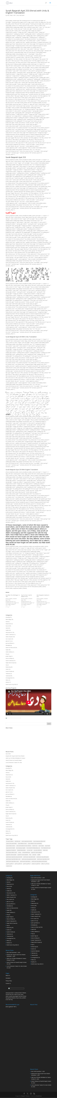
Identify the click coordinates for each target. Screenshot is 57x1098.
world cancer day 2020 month (29, 857)
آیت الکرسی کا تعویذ (9, 863)
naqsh (7, 649)
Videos (7, 680)
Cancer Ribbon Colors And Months (35, 843)
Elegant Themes (25, 1096)
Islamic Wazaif (9, 636)
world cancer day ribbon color (43, 859)
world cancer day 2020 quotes (43, 857)
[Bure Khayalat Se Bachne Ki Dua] (44, 601)
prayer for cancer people (11, 854)
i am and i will (29, 850)
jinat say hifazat (9, 643)
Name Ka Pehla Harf (10, 647)
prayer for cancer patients (36, 852)
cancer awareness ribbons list (39, 841)
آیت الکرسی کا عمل (18, 863)
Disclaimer (8, 978)
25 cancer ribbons (9, 841)
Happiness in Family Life (11, 850)
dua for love (34, 845)
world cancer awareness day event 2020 (14, 857)
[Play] (7, 714)
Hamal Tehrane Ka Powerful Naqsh (14, 760)
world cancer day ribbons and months (39, 861)
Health (7, 630)
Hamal (7, 628)
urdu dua (34, 854)
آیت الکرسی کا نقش (26, 863)
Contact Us (8, 983)
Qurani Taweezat (9, 660)
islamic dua (45, 850)
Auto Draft (8, 753)
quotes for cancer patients (23, 854)
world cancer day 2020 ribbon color (13, 859)
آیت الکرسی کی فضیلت (36, 863)
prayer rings (8, 656)
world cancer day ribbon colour (12, 861)
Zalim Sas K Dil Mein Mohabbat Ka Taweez (15, 758)
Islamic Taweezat (10, 634)
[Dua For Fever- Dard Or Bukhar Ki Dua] (29, 601)
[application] (28, 702)
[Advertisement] (28, 739)
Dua (18, 15)
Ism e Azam (8, 639)
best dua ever (17, 841)
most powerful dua (26, 852)
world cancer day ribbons (25, 861)
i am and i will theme (38, 850)
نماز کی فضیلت (9, 865)
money (19, 852)
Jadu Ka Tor (8, 641)
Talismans (8, 673)
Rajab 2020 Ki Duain (10, 662)
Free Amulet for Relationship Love (33, 848)
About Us (8, 975)
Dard (7, 621)
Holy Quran (21, 15)
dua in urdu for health (10, 848)
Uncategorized (9, 678)
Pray (8, 15)
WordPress (39, 1096)
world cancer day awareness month (29, 859)
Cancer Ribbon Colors (22, 843)
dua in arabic (41, 845)
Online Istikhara (9, 652)
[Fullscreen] (49, 714)
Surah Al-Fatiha (9, 671)
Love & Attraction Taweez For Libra (14, 762)
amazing (8, 617)
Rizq (30, 854)
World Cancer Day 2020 (11, 684)
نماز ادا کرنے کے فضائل (45, 863)
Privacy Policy (9, 980)
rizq (6, 665)
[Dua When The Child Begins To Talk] (13, 601)
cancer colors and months (11, 843)
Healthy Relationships (21, 850)
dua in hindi (47, 845)
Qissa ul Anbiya (9, 658)
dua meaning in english (20, 848)
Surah (7, 669)
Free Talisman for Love (45, 848)
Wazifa (7, 682)
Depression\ (8, 623)
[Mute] (47, 714)
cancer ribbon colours (10, 845)
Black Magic (8, 619)
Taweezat (8, 675)
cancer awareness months (27, 841)
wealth (38, 854)
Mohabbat (8, 645)
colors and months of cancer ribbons (23, 845)
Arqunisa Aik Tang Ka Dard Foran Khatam (15, 756)
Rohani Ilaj (8, 667)
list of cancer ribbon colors (11, 852)
